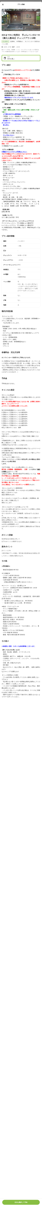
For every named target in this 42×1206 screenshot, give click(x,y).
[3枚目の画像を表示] (22, 28)
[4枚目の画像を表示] (25, 28)
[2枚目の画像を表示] (19, 28)
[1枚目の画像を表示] (16, 28)
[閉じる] (3, 4)
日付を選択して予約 (21, 1202)
